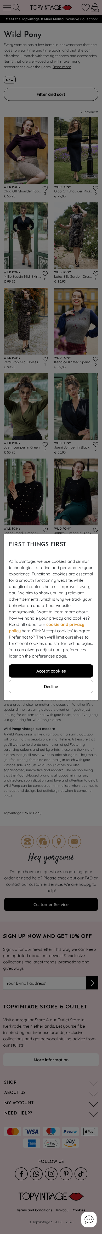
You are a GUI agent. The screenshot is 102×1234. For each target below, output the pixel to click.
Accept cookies (51, 671)
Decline (51, 686)
